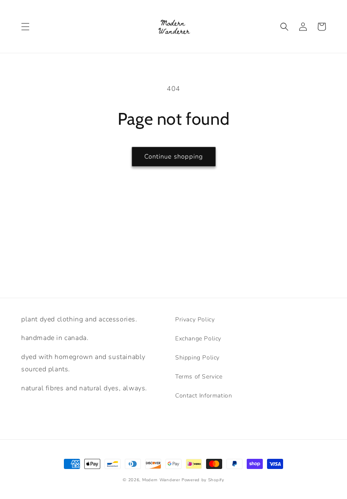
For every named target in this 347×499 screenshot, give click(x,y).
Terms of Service (199, 377)
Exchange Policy (198, 338)
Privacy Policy (195, 319)
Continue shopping (173, 156)
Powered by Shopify (203, 480)
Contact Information (203, 396)
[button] (25, 26)
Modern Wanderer (161, 480)
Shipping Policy (197, 358)
